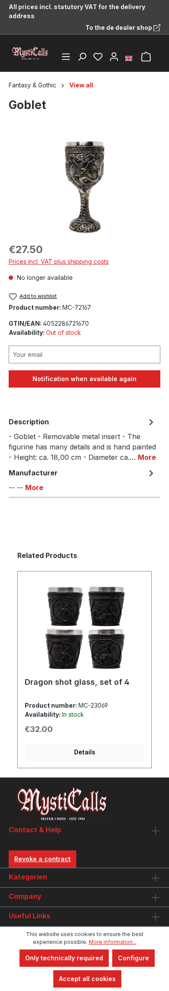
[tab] (82, 439)
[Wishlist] (98, 56)
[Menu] (65, 56)
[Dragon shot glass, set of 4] (84, 627)
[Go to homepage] (30, 53)
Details (84, 752)
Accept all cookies (87, 978)
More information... (112, 942)
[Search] (82, 56)
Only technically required (64, 958)
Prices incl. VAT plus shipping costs (59, 261)
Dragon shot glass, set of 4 (77, 681)
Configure (133, 958)
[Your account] (114, 56)
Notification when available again (84, 378)
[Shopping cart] (146, 56)
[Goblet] (84, 186)
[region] (84, 186)
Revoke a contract (42, 859)
